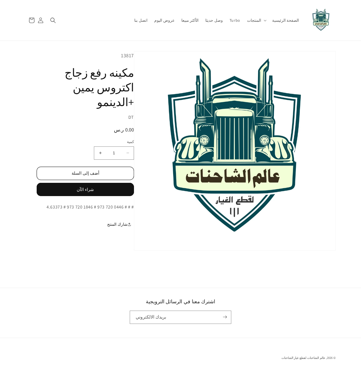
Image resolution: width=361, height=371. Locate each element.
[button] (256, 20)
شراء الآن (85, 189)
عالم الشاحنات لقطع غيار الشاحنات (303, 358)
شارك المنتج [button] (117, 224)
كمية (130, 141)
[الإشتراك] (225, 317)
